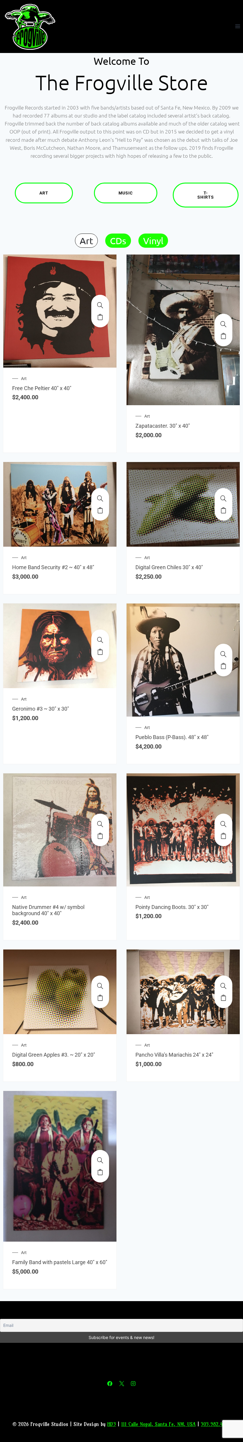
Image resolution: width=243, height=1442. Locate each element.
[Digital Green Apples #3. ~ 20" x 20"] (100, 985)
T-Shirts (205, 195)
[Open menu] (237, 26)
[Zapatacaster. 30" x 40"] (223, 324)
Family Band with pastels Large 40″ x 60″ (59, 1262)
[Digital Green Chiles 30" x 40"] (223, 498)
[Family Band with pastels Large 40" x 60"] (100, 1160)
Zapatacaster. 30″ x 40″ (162, 426)
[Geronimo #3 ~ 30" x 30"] (100, 639)
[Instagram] (133, 1383)
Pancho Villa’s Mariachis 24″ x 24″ (174, 1055)
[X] (121, 1383)
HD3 (111, 1424)
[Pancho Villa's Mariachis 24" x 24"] (223, 985)
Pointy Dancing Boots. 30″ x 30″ (172, 907)
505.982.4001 (216, 1424)
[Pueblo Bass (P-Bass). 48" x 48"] (223, 654)
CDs (118, 240)
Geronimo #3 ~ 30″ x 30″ (40, 709)
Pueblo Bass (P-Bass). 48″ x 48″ (172, 737)
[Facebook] (110, 1383)
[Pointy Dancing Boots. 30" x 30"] (223, 824)
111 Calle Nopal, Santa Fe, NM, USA (158, 1424)
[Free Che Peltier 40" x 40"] (100, 305)
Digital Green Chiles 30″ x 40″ (169, 567)
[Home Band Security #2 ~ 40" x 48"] (100, 498)
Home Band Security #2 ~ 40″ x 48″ (53, 567)
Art (43, 193)
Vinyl (153, 240)
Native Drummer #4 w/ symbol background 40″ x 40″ (48, 910)
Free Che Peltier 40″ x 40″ (41, 388)
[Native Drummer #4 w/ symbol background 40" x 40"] (100, 824)
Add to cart (100, 317)
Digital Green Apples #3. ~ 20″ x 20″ (53, 1055)
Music (126, 193)
